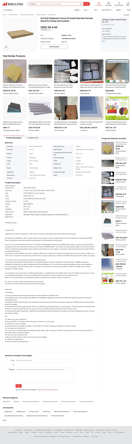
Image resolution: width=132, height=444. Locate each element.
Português (34, 432)
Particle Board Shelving (86, 401)
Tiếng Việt (110, 432)
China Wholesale (58, 430)
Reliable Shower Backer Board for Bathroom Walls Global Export (121, 217)
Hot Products (18, 430)
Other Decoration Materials (31, 401)
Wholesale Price (69, 430)
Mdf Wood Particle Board (61, 411)
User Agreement (77, 436)
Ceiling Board (8, 411)
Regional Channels (89, 430)
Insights (115, 430)
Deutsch (62, 432)
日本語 (87, 432)
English (21, 432)
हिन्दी (92, 432)
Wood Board (46, 411)
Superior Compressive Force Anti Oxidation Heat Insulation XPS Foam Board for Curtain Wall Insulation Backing (121, 143)
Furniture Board (34, 411)
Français (41, 432)
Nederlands (70, 432)
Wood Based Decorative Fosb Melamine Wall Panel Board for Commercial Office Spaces (121, 246)
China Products (28, 430)
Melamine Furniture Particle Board (37, 416)
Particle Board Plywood (80, 411)
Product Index (99, 430)
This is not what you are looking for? (26, 390)
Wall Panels (6, 401)
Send (18, 386)
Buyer (85, 10)
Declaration (86, 436)
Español (27, 432)
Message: (11, 369)
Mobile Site (108, 430)
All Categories (9, 10)
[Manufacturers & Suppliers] (12, 4)
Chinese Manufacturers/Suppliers (43, 430)
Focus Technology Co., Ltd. (53, 436)
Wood (31, 153)
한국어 (81, 432)
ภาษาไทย (97, 432)
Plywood (16, 401)
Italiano (56, 432)
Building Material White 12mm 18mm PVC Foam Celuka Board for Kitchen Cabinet (121, 231)
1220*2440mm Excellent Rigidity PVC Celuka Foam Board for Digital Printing (121, 188)
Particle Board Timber (57, 416)
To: (14, 365)
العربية (76, 432)
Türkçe (103, 432)
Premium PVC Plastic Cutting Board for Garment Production (121, 260)
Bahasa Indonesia (119, 432)
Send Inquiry (54, 47)
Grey (30, 164)
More (103, 41)
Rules (128, 10)
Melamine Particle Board (50, 401)
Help (95, 10)
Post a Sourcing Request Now (48, 390)
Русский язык (48, 432)
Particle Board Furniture (68, 401)
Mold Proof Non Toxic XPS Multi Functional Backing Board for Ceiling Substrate (121, 159)
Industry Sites (78, 430)
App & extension (106, 10)
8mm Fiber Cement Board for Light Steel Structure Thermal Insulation (121, 202)
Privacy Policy (94, 436)
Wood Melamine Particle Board (13, 416)
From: (12, 360)
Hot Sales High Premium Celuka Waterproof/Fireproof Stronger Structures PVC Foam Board (121, 173)
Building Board (20, 411)
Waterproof (32, 158)
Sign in (128, 5)
